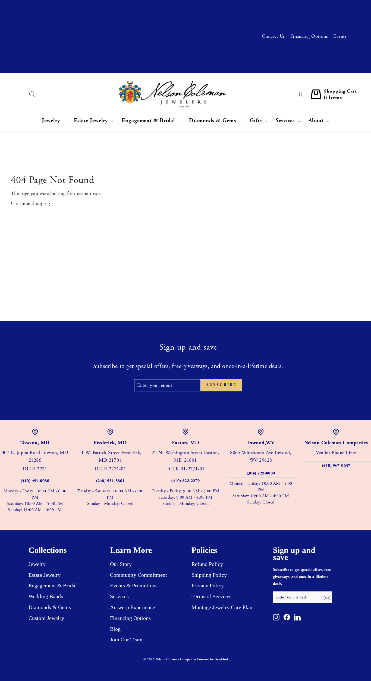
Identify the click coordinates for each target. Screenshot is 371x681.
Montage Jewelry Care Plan (221, 607)
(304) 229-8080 (261, 473)
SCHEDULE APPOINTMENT (153, 9)
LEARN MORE (164, 28)
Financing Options (309, 36)
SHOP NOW (131, 63)
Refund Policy (207, 564)
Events (340, 36)
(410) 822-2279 (185, 481)
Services (286, 120)
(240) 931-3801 (110, 481)
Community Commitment (138, 575)
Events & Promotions (134, 585)
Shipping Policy (209, 575)
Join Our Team (126, 639)
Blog (115, 629)
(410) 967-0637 (336, 465)
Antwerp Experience (132, 607)
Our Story (121, 564)
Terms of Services (211, 596)
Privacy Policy (207, 585)
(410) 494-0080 (35, 481)
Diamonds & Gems (213, 120)
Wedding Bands (46, 596)
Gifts (256, 120)
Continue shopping (30, 203)
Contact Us (273, 36)
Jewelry (51, 120)
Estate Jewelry (92, 120)
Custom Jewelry (46, 618)
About (317, 120)
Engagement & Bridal (149, 120)
